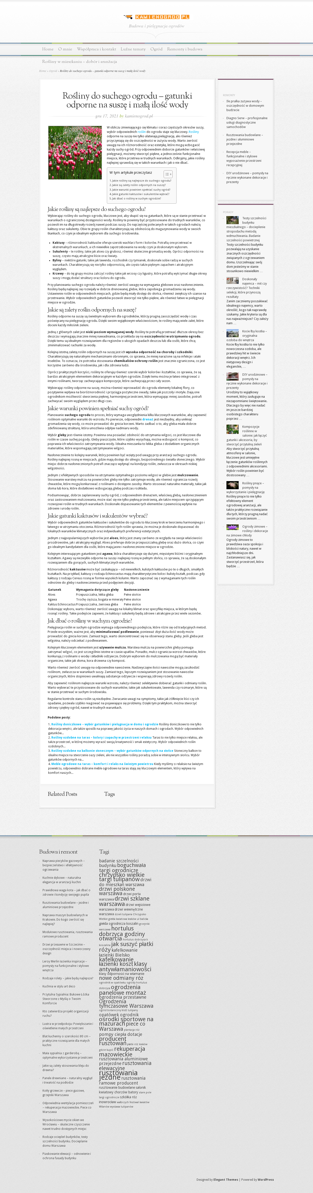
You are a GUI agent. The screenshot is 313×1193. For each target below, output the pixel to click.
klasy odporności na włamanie (121, 974)
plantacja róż (132, 1029)
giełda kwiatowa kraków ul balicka (128, 919)
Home (48, 49)
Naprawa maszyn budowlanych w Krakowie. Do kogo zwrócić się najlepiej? (65, 920)
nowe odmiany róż (121, 978)
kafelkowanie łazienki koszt (116, 961)
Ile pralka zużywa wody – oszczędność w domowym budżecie (245, 105)
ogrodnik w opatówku (112, 982)
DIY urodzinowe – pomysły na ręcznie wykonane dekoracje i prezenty (247, 177)
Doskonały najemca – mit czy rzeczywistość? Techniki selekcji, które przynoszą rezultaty (246, 288)
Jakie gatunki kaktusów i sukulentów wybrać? (140, 194)
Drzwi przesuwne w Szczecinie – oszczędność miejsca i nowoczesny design (66, 949)
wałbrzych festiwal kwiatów (133, 1102)
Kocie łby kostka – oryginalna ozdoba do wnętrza (246, 335)
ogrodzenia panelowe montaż (122, 990)
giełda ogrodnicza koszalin (118, 924)
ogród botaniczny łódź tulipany (118, 1010)
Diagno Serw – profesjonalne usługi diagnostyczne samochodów (247, 122)
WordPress (266, 1179)
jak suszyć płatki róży (126, 946)
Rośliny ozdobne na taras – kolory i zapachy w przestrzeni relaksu (101, 737)
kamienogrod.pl (139, 116)
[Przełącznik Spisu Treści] (165, 174)
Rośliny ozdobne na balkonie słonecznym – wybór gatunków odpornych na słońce (112, 751)
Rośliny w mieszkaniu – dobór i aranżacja (79, 62)
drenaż (147, 419)
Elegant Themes (225, 1179)
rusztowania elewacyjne (125, 1065)
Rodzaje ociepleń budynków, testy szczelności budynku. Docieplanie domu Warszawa (65, 1141)
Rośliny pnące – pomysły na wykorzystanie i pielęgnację (245, 487)
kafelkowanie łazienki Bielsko (118, 953)
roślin (142, 132)
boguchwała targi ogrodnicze (122, 867)
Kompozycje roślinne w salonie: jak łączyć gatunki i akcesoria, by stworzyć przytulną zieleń (246, 435)
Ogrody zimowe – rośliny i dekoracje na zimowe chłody (247, 531)
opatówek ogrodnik (119, 1014)
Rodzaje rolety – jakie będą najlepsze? (68, 978)
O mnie (65, 49)
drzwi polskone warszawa (117, 891)
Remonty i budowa (184, 49)
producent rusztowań (112, 1041)
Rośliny (194, 132)
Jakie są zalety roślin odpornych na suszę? (139, 185)
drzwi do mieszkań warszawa (125, 882)
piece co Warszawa (122, 1026)
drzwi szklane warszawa (124, 901)
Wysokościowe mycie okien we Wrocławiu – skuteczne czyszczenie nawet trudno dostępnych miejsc (66, 1124)
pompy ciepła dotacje (120, 1034)
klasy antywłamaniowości (125, 966)
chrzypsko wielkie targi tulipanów (122, 877)
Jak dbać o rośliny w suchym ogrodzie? (136, 198)
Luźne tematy (133, 49)
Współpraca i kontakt (96, 49)
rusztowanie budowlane (117, 1087)
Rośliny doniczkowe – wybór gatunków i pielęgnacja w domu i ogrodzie (104, 724)
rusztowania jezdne (118, 1075)
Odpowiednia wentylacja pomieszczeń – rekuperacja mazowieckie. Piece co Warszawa (68, 1107)
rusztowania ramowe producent (122, 1081)
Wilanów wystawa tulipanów (116, 1106)
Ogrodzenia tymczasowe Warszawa (126, 1003)
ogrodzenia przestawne (122, 997)
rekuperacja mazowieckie (122, 1051)
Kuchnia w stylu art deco (59, 986)
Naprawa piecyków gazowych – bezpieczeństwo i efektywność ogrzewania (64, 865)
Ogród (156, 49)
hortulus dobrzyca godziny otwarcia (122, 933)
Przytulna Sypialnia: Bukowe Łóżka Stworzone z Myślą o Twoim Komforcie (66, 999)
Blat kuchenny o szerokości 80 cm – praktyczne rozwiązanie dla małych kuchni (67, 1041)
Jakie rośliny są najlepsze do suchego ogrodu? (141, 180)
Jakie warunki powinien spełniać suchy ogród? (141, 189)
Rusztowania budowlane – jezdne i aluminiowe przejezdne (244, 139)
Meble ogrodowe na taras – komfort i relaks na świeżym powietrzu (102, 764)
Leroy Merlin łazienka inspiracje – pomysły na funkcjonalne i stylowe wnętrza (66, 966)
